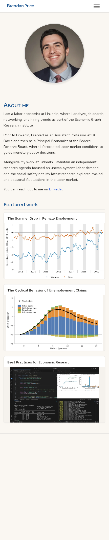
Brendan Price (20, 6)
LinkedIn (55, 189)
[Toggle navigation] (97, 6)
